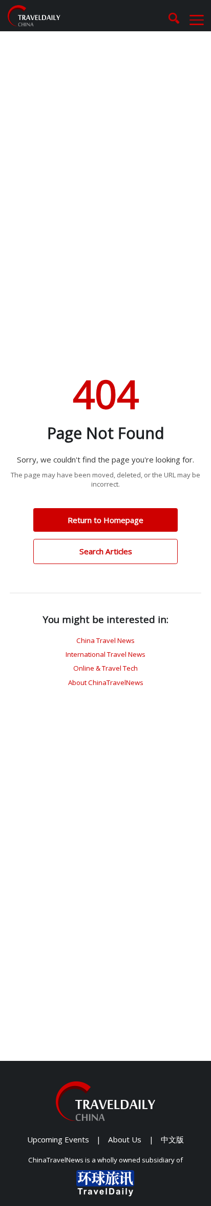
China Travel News (105, 640)
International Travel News (105, 654)
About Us (124, 1139)
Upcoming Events (58, 1139)
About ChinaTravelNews (105, 682)
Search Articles (105, 551)
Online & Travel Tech (105, 668)
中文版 (172, 1139)
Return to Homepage (105, 520)
